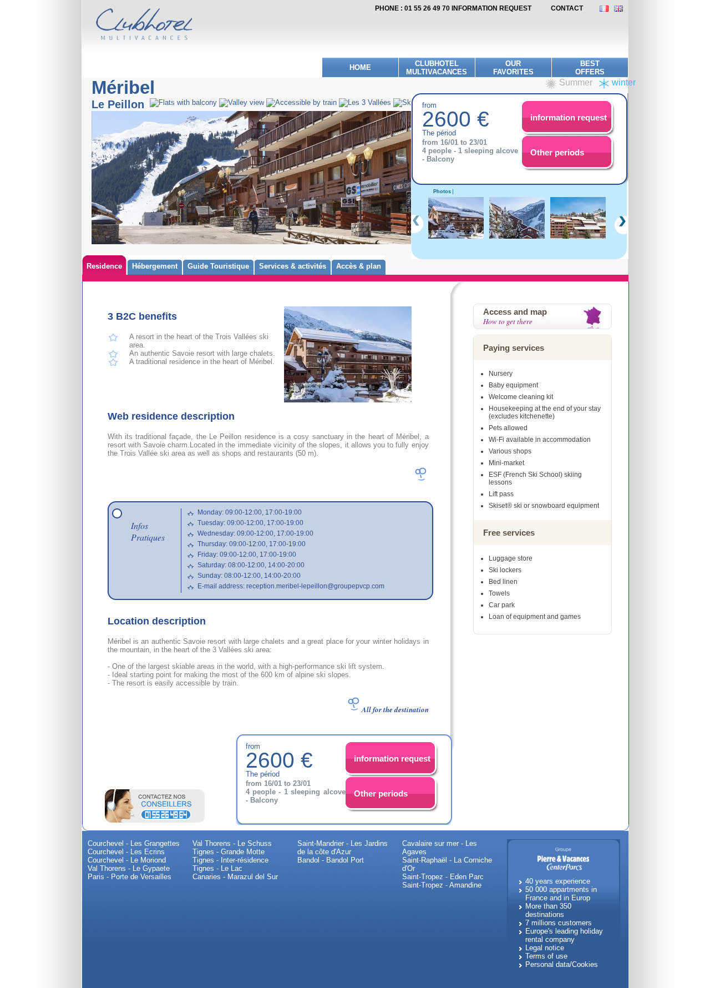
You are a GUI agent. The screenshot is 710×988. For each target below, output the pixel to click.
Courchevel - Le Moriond (127, 860)
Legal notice (544, 948)
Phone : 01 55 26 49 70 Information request (453, 8)
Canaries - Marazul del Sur (235, 877)
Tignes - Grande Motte (228, 852)
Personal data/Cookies (561, 964)
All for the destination (395, 709)
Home (360, 67)
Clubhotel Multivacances (436, 67)
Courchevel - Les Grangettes (134, 843)
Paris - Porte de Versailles (129, 877)
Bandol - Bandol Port (330, 860)
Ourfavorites (513, 67)
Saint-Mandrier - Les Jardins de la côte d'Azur (342, 847)
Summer (575, 82)
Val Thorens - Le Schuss (232, 843)
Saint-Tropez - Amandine (441, 885)
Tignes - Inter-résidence (230, 860)
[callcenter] (155, 805)
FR (607, 9)
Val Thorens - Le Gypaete (129, 868)
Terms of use (546, 956)
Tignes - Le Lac (217, 868)
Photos (442, 191)
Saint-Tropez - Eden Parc (443, 877)
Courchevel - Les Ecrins (126, 852)
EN (621, 9)
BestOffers (590, 67)
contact (567, 8)
